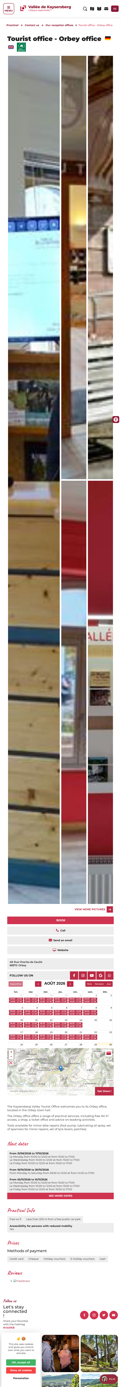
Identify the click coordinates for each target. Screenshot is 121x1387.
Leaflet (110, 1081)
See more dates (60, 1195)
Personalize (21, 1378)
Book (60, 920)
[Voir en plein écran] (11, 1063)
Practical (12, 25)
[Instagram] (83, 975)
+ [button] (11, 1052)
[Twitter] (104, 1315)
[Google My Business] (100, 975)
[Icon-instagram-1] (94, 1315)
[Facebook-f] (84, 1315)
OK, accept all (21, 1362)
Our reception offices (59, 25)
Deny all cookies (21, 1370)
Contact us (32, 25)
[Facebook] (74, 975)
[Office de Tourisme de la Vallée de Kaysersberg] (73, 267)
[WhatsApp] (109, 975)
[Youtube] (92, 975)
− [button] (11, 1057)
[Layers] (108, 1053)
